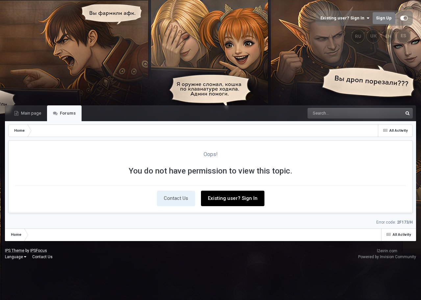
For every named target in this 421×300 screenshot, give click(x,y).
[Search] (407, 113)
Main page (30, 113)
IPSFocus (38, 250)
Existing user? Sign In (343, 17)
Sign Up (384, 17)
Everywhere (382, 113)
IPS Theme (14, 250)
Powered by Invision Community (387, 257)
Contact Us (176, 198)
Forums (67, 113)
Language (14, 257)
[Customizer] (404, 18)
